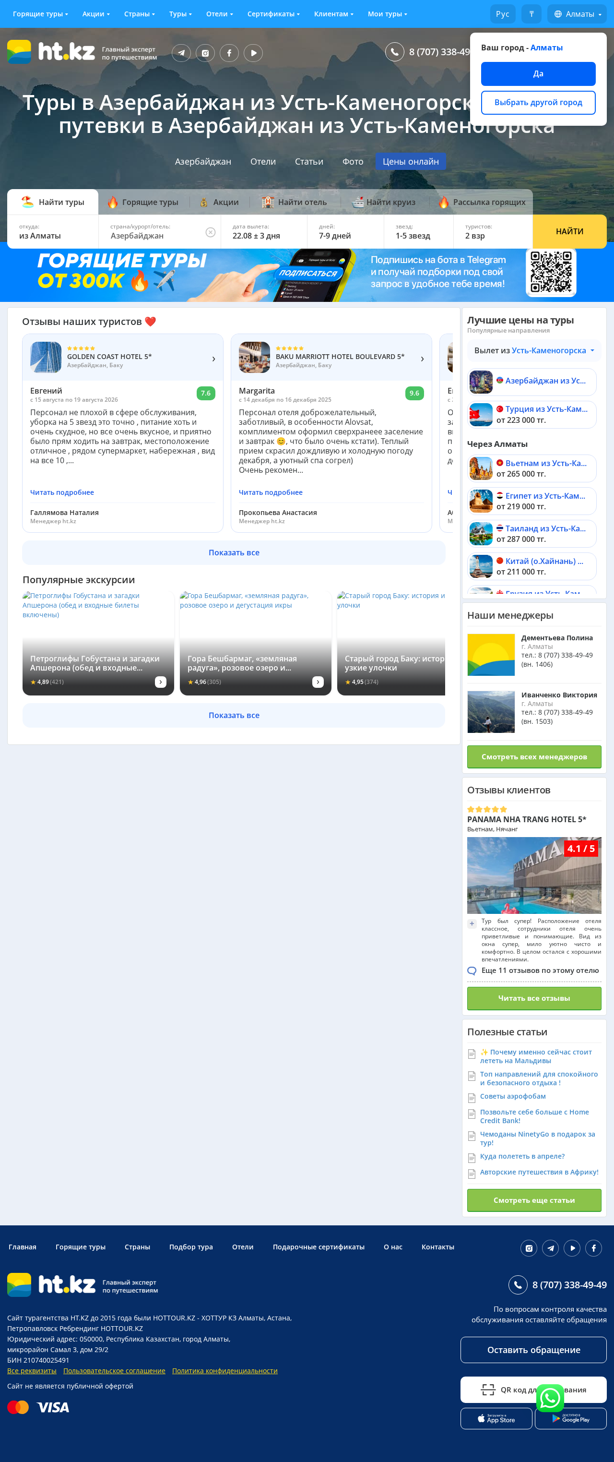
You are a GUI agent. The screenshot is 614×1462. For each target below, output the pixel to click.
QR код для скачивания (544, 1389)
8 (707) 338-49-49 (446, 51)
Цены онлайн (411, 161)
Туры (178, 13)
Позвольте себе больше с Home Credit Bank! (534, 1116)
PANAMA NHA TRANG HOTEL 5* (527, 819)
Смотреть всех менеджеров (534, 756)
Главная (22, 1246)
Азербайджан (203, 161)
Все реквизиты (32, 1370)
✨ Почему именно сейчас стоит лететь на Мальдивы (536, 1056)
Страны (137, 13)
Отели (217, 13)
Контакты (438, 1246)
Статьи (309, 161)
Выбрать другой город (538, 102)
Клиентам (331, 13)
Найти (570, 231)
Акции (94, 13)
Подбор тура (191, 1246)
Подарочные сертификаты (319, 1246)
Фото (353, 161)
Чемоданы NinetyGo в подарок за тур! (537, 1138)
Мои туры (385, 13)
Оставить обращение (533, 1349)
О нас (393, 1246)
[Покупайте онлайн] (40, 1407)
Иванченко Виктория (559, 694)
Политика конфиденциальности (225, 1370)
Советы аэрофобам (513, 1096)
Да (538, 73)
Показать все (234, 552)
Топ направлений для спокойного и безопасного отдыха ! (539, 1078)
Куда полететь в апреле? (522, 1156)
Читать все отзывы (534, 998)
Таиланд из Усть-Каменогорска (547, 529)
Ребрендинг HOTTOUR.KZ (101, 1328)
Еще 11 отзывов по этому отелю (540, 970)
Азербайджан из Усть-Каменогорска (547, 381)
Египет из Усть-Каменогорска (547, 496)
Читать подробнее (62, 492)
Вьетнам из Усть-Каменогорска (547, 463)
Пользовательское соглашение (114, 1370)
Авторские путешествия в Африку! (539, 1171)
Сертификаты (271, 13)
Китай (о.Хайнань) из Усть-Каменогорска (547, 561)
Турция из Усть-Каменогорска (547, 409)
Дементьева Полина (557, 637)
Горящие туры (38, 13)
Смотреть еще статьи (534, 1200)
